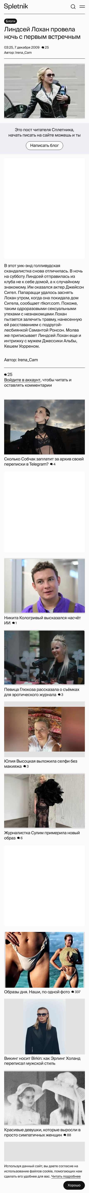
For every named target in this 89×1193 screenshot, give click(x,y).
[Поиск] (73, 6)
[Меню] (82, 6)
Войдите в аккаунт (22, 380)
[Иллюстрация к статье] (44, 91)
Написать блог (44, 145)
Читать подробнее (66, 1176)
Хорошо (74, 1185)
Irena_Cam (28, 360)
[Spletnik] (16, 7)
